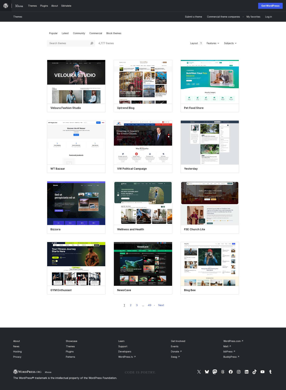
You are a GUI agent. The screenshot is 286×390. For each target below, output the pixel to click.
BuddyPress (231, 356)
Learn (121, 341)
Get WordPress (270, 5)
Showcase (71, 341)
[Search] (92, 43)
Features (211, 43)
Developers (124, 351)
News (16, 346)
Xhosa (48, 372)
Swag (175, 356)
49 (149, 305)
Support (122, 346)
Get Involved (178, 341)
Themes (17, 16)
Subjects (229, 43)
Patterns (70, 356)
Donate (176, 351)
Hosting (17, 351)
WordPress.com (233, 341)
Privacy (17, 356)
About (16, 341)
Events (174, 346)
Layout (196, 43)
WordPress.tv (127, 356)
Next (161, 305)
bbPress (229, 351)
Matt (227, 346)
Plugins (70, 351)
